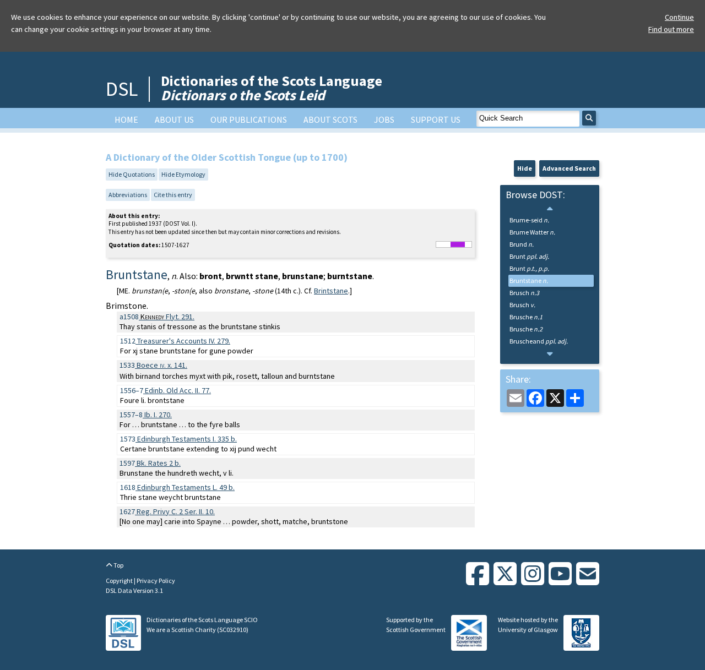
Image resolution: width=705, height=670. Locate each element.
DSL (122, 89)
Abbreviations (128, 194)
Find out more (671, 29)
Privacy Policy (156, 580)
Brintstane (331, 291)
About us (174, 119)
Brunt (529, 256)
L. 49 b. (186, 487)
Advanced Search (569, 168)
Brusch (524, 292)
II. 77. (178, 390)
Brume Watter (532, 232)
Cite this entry (173, 194)
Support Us (435, 119)
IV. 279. (183, 341)
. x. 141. (162, 365)
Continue (679, 17)
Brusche (526, 317)
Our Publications (248, 119)
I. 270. (158, 415)
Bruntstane (528, 280)
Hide (524, 168)
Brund (521, 244)
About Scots (330, 119)
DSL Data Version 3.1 (134, 590)
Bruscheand (538, 341)
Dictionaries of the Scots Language (271, 88)
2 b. (159, 463)
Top (117, 565)
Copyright (120, 580)
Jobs (384, 119)
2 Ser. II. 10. (176, 511)
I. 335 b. (187, 439)
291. (167, 317)
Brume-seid (529, 220)
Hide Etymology (183, 174)
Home (126, 119)
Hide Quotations (132, 174)
